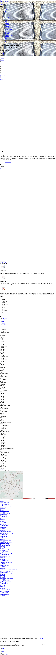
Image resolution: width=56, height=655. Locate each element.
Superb (6, 39)
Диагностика (7, 22)
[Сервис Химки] (27, 498)
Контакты (5, 43)
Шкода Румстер (7, 19)
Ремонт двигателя (7, 25)
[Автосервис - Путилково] (36, 498)
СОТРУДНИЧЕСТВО (40, 638)
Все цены (1, 168)
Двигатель (3, 323)
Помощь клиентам (2, 4)
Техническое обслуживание (9, 35)
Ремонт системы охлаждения (9, 29)
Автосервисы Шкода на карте (4, 1)
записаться (31, 294)
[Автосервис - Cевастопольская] (52, 498)
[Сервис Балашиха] (26, 498)
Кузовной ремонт (7, 26)
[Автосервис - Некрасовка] (30, 498)
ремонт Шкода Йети (8, 162)
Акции (6, 9)
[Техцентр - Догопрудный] (43, 498)
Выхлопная (3, 325)
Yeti (5, 41)
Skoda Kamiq (7, 20)
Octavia (6, 37)
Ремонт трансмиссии (8, 31)
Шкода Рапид (7, 15)
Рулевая (3, 321)
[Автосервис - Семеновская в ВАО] (50, 498)
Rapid (6, 38)
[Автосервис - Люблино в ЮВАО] (48, 498)
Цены (3, 651)
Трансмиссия (4, 324)
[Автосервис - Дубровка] (37, 498)
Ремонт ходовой (2, 75)
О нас (4, 8)
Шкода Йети (7, 18)
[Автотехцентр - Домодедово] (46, 498)
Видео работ (7, 12)
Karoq (6, 40)
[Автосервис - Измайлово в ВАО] (54, 498)
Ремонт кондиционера (8, 27)
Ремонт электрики (7, 32)
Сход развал (7, 33)
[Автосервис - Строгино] (29, 498)
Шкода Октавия (7, 14)
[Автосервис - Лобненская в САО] (53, 498)
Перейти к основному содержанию (5, 0)
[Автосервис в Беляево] (25, 498)
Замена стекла (2, 60)
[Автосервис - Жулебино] (39, 498)
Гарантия (6, 10)
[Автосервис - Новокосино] (42, 498)
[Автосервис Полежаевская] (28, 498)
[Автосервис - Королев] (49, 498)
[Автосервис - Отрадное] (40, 498)
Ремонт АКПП (7, 24)
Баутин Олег (6, 654)
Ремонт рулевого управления (9, 28)
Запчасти (6, 11)
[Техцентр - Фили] (23, 498)
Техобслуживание (2, 79)
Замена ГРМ (7, 23)
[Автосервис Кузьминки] (31, 498)
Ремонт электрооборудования (4, 77)
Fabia (6, 42)
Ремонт (3, 650)
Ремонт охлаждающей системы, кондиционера (8, 55)
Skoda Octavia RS (7, 21)
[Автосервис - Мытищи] (38, 498)
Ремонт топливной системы (9, 30)
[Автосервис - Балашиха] (41, 498)
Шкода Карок (7, 17)
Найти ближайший (3, 262)
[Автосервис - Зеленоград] (34, 498)
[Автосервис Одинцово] (24, 498)
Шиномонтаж (7, 36)
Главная (3, 53)
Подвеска (3, 320)
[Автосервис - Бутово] (51, 498)
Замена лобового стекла (8, 34)
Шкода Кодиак (7, 16)
